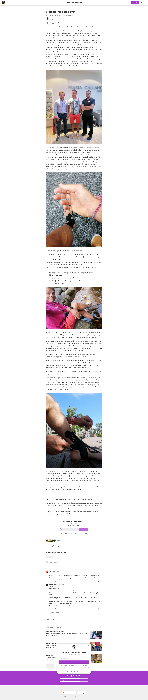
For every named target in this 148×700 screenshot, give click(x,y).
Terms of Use (81, 665)
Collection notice (82, 689)
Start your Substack (70, 693)
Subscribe (135, 3)
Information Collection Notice (73, 667)
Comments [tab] (49, 557)
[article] (74, 635)
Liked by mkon (54, 573)
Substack (66, 696)
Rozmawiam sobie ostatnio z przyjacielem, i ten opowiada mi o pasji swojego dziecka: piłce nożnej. (66, 634)
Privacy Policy (86, 667)
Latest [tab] (51, 627)
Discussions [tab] (58, 627)
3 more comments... (51, 619)
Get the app (81, 693)
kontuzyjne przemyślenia (55, 631)
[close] (89, 645)
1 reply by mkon (55, 612)
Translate (49, 8)
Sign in (143, 3)
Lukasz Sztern (53, 584)
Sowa (50, 571)
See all (49, 666)
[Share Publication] (129, 2)
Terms (75, 689)
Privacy (71, 689)
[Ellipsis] (101, 571)
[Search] (125, 2)
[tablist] (52, 557)
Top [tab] (48, 627)
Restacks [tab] (56, 557)
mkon (51, 18)
